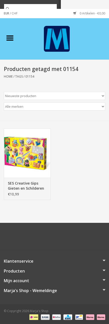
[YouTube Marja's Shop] (64, 238)
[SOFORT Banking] (89, 317)
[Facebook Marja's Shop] (27, 238)
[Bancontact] (78, 317)
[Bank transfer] (44, 317)
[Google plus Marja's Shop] (45, 238)
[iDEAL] (33, 317)
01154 (29, 76)
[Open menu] (10, 38)
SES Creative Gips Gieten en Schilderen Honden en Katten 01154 (26, 186)
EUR (7, 13)
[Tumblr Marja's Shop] (73, 238)
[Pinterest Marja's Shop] (54, 238)
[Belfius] (56, 317)
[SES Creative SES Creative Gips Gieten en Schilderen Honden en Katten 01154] (27, 153)
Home (8, 76)
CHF (14, 13)
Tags (19, 76)
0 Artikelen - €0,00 (92, 13)
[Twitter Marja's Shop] (36, 238)
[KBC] (67, 317)
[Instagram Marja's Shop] (82, 238)
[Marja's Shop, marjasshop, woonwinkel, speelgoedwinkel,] (64, 38)
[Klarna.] (100, 317)
